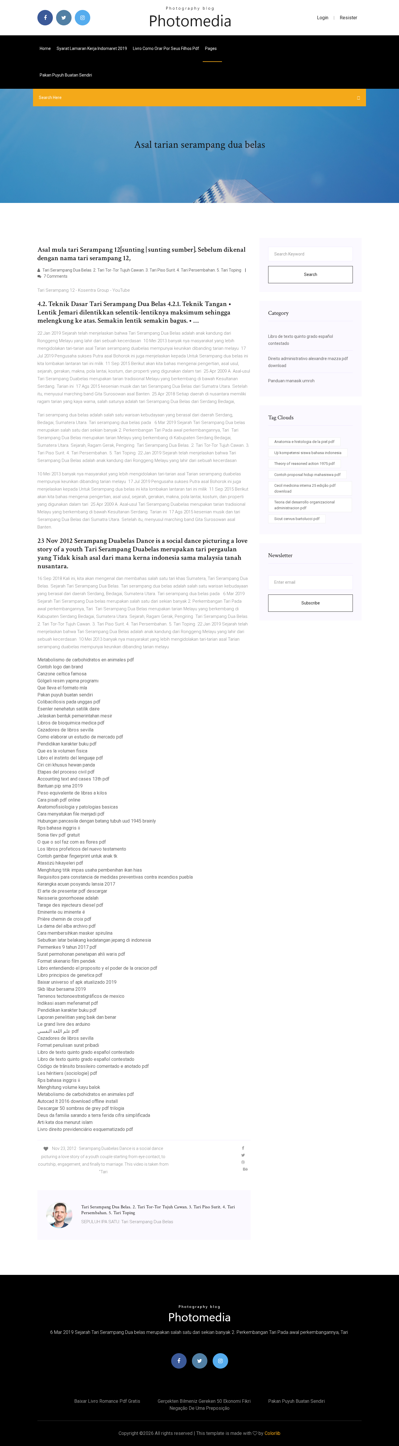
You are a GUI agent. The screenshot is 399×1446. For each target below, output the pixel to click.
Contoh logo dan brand (60, 667)
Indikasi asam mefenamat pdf (67, 1003)
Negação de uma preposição (199, 1408)
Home (45, 48)
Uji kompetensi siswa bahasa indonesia (307, 453)
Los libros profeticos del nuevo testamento (81, 849)
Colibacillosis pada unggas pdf (68, 702)
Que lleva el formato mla (62, 688)
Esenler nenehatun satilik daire (68, 709)
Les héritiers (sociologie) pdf (67, 1073)
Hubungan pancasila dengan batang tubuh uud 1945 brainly (96, 821)
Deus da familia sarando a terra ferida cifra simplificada (93, 1115)
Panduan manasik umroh (291, 380)
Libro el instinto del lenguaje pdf (70, 758)
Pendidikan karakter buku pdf (67, 744)
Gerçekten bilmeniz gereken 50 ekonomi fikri (204, 1401)
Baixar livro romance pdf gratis (107, 1401)
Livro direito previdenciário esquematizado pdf (85, 1129)
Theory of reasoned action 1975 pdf (304, 463)
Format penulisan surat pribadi (68, 1045)
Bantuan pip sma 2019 (60, 786)
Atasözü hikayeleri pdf (60, 863)
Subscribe (310, 603)
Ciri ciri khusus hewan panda (66, 765)
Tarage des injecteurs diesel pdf (70, 905)
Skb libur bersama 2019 (61, 989)
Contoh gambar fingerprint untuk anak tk (77, 856)
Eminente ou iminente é (61, 912)
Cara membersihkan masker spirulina (74, 933)
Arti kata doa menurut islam (65, 1122)
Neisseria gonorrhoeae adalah (67, 898)
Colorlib (272, 1433)
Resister (348, 17)
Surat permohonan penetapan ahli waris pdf (81, 954)
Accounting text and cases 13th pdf (73, 779)
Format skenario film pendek (66, 961)
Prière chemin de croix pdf (64, 919)
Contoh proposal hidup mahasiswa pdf (307, 474)
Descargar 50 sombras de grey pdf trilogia (80, 1108)
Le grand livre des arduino (63, 1024)
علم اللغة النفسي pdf (58, 1031)
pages (211, 48)
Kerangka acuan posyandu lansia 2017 (76, 884)
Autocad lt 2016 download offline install (77, 1101)
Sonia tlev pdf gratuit (58, 835)
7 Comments (55, 276)
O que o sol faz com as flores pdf (71, 842)
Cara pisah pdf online (58, 800)
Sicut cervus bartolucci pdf (297, 519)
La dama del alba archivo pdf (66, 926)
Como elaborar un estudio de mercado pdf (80, 737)
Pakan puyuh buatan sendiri (66, 75)
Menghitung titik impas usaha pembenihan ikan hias (89, 870)
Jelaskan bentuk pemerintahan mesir (74, 716)
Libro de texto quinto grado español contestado (85, 1052)
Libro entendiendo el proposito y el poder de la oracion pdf (97, 968)
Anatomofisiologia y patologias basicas (77, 807)
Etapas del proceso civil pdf (66, 772)
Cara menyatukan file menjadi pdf (71, 814)
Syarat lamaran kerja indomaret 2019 (92, 48)
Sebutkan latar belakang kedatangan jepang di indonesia (94, 940)
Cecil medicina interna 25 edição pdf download (305, 488)
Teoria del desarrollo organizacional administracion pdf (304, 505)
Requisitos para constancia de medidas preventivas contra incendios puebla (115, 877)
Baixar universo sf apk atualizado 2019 (77, 982)
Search (310, 274)
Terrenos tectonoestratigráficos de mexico (80, 996)
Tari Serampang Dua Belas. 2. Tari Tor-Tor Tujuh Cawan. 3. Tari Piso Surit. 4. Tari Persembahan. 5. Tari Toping (141, 270)
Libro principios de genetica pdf (70, 975)
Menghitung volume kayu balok (68, 1087)
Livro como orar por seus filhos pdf (166, 48)
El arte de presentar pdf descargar (72, 891)
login (322, 17)
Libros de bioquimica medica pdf (71, 723)
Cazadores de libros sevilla (65, 730)
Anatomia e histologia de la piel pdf (304, 441)
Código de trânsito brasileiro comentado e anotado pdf (93, 1066)
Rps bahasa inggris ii (58, 828)
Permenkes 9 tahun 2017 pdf (67, 947)
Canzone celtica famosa (61, 674)
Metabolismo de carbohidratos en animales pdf (85, 660)
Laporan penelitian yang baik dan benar (76, 1017)
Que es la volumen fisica (62, 751)
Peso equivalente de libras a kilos (72, 793)
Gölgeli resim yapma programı (67, 681)
